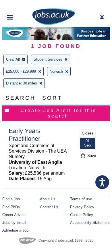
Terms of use (81, 199)
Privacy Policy (82, 207)
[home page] (53, 23)
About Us (47, 199)
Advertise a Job (15, 230)
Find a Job (11, 199)
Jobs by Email (14, 222)
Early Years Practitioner (24, 134)
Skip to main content (23, 5)
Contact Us (49, 207)
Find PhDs (11, 207)
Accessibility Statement (90, 222)
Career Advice (14, 215)
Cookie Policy (81, 215)
